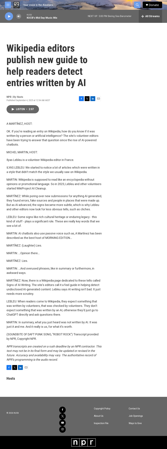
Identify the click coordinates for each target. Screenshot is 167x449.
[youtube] (62, 423)
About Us (98, 416)
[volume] (19, 16)
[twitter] (62, 416)
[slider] (23, 16)
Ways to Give (135, 423)
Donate (154, 5)
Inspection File (101, 423)
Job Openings (136, 416)
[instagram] (62, 429)
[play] (9, 16)
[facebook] (62, 410)
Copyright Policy (102, 408)
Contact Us (134, 408)
